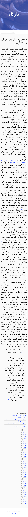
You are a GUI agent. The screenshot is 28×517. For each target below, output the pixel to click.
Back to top (13, 513)
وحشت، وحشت (22, 417)
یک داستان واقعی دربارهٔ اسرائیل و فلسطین (15, 423)
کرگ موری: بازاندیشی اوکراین (18, 415)
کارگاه (14, 14)
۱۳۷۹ (24, 430)
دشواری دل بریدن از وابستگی (14, 40)
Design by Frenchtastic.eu (12, 511)
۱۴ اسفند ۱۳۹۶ (16, 45)
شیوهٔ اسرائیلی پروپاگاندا (20, 426)
